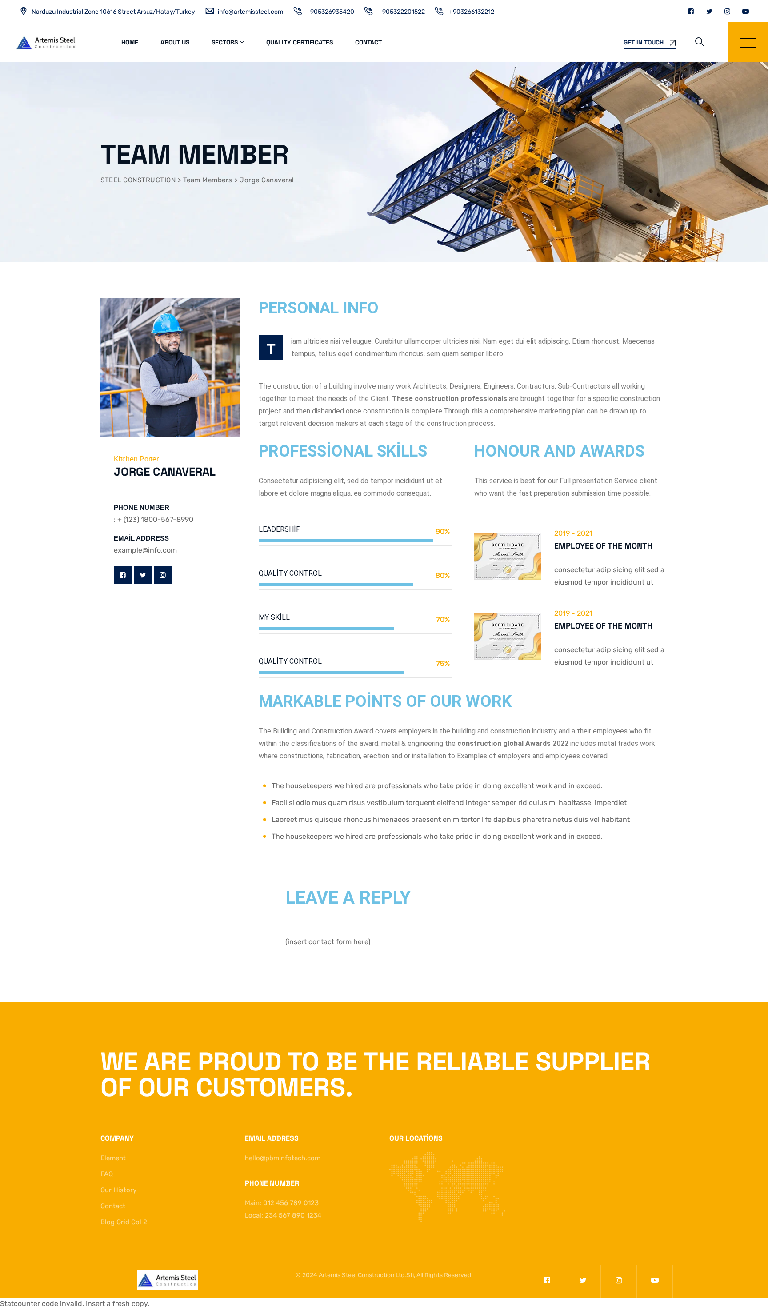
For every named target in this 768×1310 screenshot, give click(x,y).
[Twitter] (709, 11)
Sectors (225, 42)
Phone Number (141, 507)
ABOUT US (174, 42)
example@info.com (145, 550)
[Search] (699, 42)
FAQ (106, 1174)
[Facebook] (691, 11)
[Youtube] (745, 11)
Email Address (141, 538)
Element (113, 1158)
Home (129, 42)
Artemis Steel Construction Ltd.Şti (366, 1275)
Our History (118, 1190)
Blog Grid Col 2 (123, 1222)
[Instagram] (727, 11)
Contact (368, 42)
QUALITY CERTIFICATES (299, 42)
